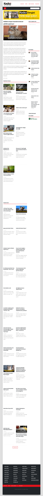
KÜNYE (26, 3)
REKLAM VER (37, 3)
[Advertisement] (15, 193)
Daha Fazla (15, 447)
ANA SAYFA (22, 3)
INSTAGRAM (20, 485)
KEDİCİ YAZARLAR (31, 3)
